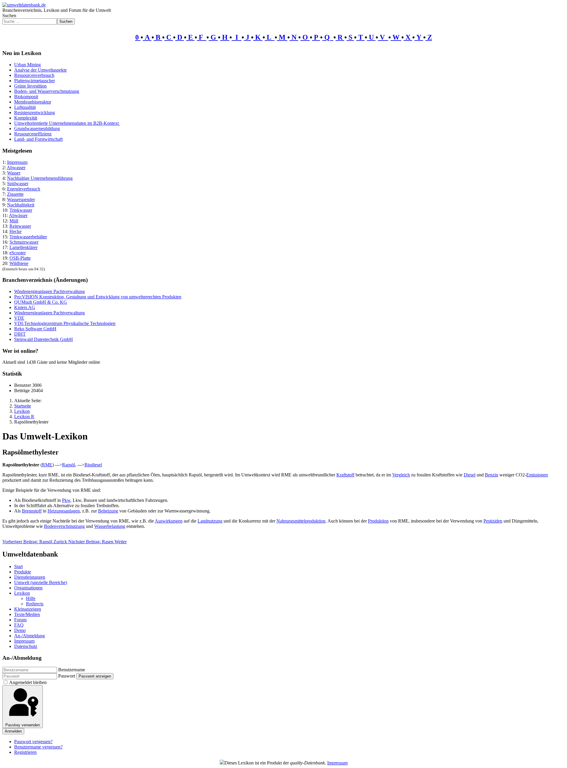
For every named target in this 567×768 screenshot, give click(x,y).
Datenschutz (25, 646)
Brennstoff (32, 510)
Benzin (491, 474)
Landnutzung (210, 520)
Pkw (66, 500)
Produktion (378, 520)
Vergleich (401, 474)
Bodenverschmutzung (64, 526)
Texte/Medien (27, 614)
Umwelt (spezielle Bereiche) (40, 582)
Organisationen (28, 587)
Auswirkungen (169, 520)
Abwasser (16, 167)
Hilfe (30, 598)
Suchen (9, 15)
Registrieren (25, 752)
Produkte (22, 571)
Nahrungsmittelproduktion (300, 520)
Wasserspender (21, 199)
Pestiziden (492, 520)
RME (47, 464)
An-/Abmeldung (29, 635)
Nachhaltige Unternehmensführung (40, 178)
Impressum (17, 162)
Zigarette (15, 194)
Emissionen (537, 474)
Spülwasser (17, 183)
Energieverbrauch (23, 188)
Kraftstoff (345, 474)
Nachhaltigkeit (20, 204)
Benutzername (71, 669)
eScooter (17, 252)
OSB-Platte (20, 258)
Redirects (34, 603)
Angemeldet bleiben (28, 682)
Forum (20, 619)
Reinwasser (20, 226)
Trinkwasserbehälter (28, 236)
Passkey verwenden (22, 725)
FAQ (19, 625)
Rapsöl (68, 464)
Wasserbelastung (109, 526)
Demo (20, 630)
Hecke (15, 231)
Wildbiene (18, 263)
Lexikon (22, 593)
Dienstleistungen (29, 577)
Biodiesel (93, 464)
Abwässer (18, 215)
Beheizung (108, 510)
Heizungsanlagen (64, 510)
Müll (13, 220)
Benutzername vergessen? (38, 746)
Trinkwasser (20, 210)
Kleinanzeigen (27, 609)
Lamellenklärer (23, 247)
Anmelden (13, 731)
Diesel (469, 474)
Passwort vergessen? (33, 741)
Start (18, 566)
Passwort (66, 675)
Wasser (13, 172)
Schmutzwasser (23, 242)
